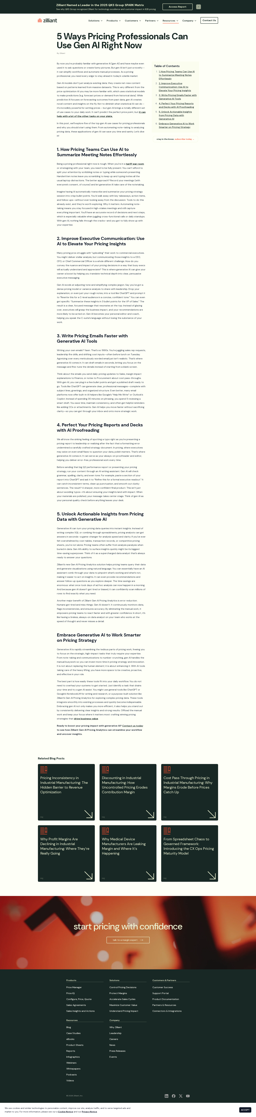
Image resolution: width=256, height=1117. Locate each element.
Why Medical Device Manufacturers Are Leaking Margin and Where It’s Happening (124, 846)
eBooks (70, 1039)
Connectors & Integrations (167, 1011)
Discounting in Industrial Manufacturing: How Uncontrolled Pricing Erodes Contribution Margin (125, 785)
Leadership (115, 1033)
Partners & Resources (164, 1005)
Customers (131, 20)
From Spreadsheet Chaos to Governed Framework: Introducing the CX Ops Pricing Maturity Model (189, 846)
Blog (68, 1027)
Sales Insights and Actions (80, 1011)
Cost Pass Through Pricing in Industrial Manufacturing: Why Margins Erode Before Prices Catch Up (188, 785)
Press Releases (117, 1050)
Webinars (71, 1062)
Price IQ (70, 993)
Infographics (73, 1056)
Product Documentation (165, 999)
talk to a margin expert (125, 940)
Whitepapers (73, 1068)
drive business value (86, 718)
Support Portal (160, 993)
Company (187, 20)
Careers (113, 1039)
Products (112, 20)
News (112, 1045)
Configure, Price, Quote (79, 999)
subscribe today (184, 139)
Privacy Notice (89, 1111)
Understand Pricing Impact (123, 1011)
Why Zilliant (115, 1027)
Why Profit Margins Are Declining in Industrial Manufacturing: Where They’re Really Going (64, 846)
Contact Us (209, 20)
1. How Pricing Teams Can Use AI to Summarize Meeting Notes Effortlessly (177, 75)
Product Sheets (74, 1045)
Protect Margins (118, 993)
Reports (70, 1050)
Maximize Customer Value (123, 1005)
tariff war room (135, 163)
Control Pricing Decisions (122, 987)
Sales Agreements (76, 1005)
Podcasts (71, 1074)
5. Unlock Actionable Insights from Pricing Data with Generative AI (175, 115)
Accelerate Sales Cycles (122, 999)
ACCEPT (245, 1110)
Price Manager (74, 987)
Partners (150, 20)
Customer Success (162, 987)
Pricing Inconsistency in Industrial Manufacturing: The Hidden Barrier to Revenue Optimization (64, 785)
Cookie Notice (65, 1111)
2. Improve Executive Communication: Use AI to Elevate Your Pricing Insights (175, 87)
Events (113, 1056)
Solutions (94, 20)
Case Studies (73, 1033)
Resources (169, 20)
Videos (70, 1080)
